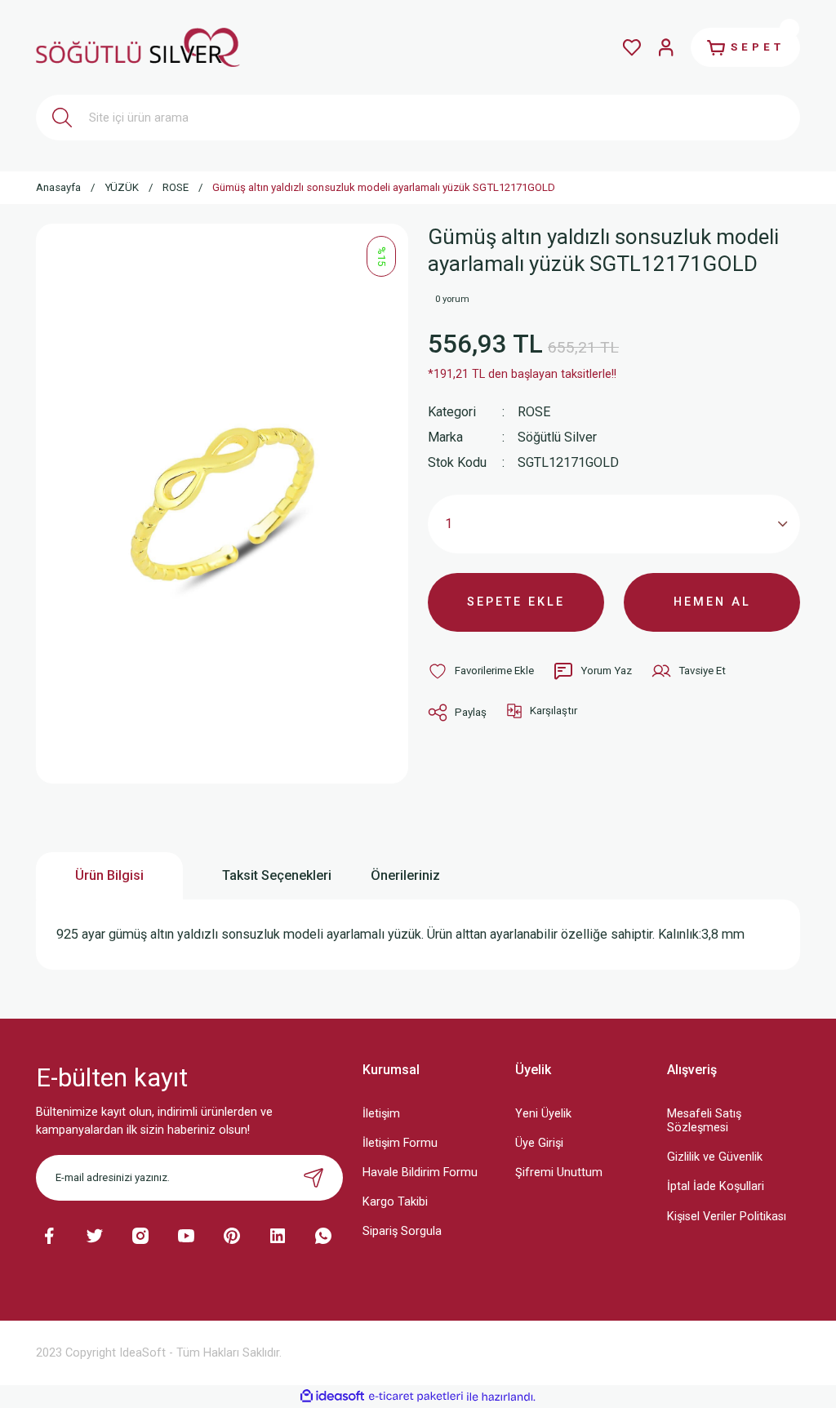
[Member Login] (666, 47)
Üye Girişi (539, 1143)
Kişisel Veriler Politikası (726, 1217)
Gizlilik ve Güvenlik (715, 1157)
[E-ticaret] (416, 1397)
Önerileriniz (405, 875)
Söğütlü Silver (557, 437)
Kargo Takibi (395, 1202)
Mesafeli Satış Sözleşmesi (704, 1121)
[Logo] (138, 47)
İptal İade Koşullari (715, 1186)
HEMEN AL (712, 602)
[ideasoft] (332, 1396)
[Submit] (313, 1178)
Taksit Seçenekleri (276, 875)
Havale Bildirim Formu (420, 1172)
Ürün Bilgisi (109, 875)
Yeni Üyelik (543, 1114)
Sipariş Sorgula (402, 1231)
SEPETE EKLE (516, 602)
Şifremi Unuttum (559, 1172)
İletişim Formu (400, 1143)
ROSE (534, 412)
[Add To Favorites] (481, 671)
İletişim (381, 1114)
